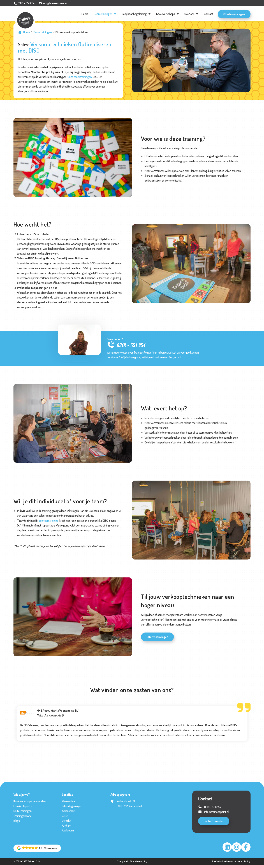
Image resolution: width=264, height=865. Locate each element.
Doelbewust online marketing (236, 861)
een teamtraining (49, 520)
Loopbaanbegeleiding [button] (134, 14)
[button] (37, 848)
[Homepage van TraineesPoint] (27, 14)
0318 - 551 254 (131, 346)
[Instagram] (236, 847)
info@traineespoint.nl (216, 812)
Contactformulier (214, 821)
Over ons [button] (189, 14)
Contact (208, 14)
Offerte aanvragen (234, 14)
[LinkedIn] (227, 847)
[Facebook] (246, 847)
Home (85, 14)
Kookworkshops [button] (165, 14)
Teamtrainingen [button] (103, 14)
